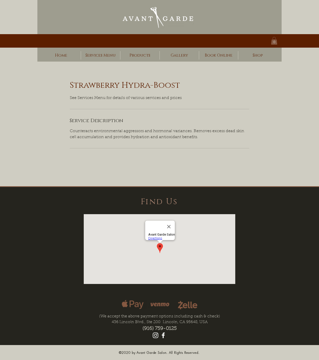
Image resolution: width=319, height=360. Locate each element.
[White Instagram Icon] (155, 335)
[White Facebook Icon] (163, 335)
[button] (274, 41)
